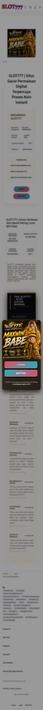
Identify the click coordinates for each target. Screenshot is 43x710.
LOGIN (21, 365)
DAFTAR (21, 373)
